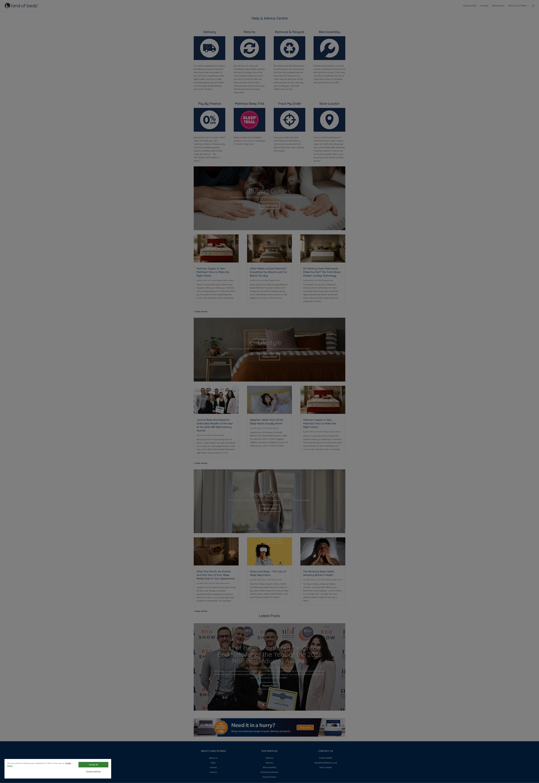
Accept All (93, 764)
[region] (57, 769)
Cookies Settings (93, 771)
